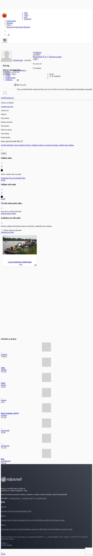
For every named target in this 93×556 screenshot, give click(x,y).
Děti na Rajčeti (49, 529)
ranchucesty (5, 446)
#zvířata (4, 145)
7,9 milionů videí (27, 498)
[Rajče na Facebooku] (2, 502)
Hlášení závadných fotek (63, 529)
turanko (3, 400)
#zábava (41, 145)
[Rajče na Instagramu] (4, 502)
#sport (16, 145)
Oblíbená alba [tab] (10, 78)
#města (71, 145)
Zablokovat (5, 232)
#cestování (48, 145)
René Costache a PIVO (10, 413)
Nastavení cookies (7, 539)
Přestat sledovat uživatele (13, 230)
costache (4, 415)
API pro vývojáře (31, 520)
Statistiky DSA (26, 511)
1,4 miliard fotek (14, 498)
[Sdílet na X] (2, 168)
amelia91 (4, 354)
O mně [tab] (7, 76)
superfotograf (5, 461)
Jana (3, 368)
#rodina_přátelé (58, 145)
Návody (14, 529)
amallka (3, 370)
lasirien (3, 385)
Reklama (3, 516)
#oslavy (28, 145)
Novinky (11, 511)
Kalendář (17, 178)
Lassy (3, 383)
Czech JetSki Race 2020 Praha (20, 262)
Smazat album (6, 213)
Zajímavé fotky (6, 520)
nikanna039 (5, 431)
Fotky (23, 178)
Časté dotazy (6, 529)
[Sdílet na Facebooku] (2, 166)
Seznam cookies (59, 520)
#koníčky (10, 145)
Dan (2, 459)
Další (35, 59)
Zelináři (18, 511)
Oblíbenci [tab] (8, 80)
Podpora (3, 524)
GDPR (41, 529)
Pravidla (20, 529)
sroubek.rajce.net (7, 107)
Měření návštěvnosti (45, 520)
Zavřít (4, 153)
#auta (66, 145)
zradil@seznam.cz (19, 70)
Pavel (20, 264)
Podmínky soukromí (30, 529)
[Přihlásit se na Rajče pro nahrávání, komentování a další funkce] (9, 35)
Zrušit (3, 180)
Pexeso (11, 178)
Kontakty (4, 511)
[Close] (2, 189)
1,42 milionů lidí (40, 498)
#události (35, 145)
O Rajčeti (3, 506)
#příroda (22, 145)
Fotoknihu (5, 178)
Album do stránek (18, 520)
